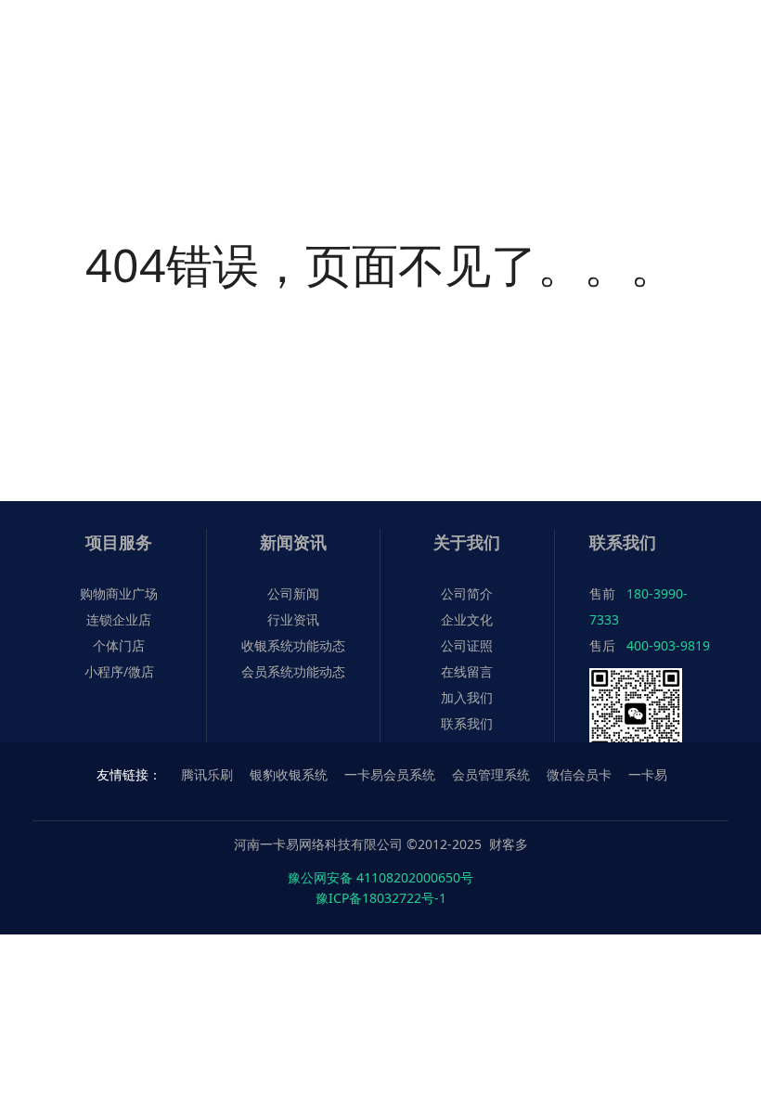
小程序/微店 (119, 671)
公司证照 (467, 645)
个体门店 (119, 645)
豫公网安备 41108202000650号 (380, 877)
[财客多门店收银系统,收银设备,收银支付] (102, 35)
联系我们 (467, 723)
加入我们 (467, 697)
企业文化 (467, 619)
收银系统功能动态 (293, 645)
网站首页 (194, 99)
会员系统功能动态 (293, 671)
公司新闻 (293, 593)
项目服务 (118, 542)
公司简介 (467, 593)
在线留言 (467, 671)
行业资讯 (293, 619)
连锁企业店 (118, 619)
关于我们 (466, 542)
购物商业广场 (119, 593)
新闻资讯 (293, 542)
